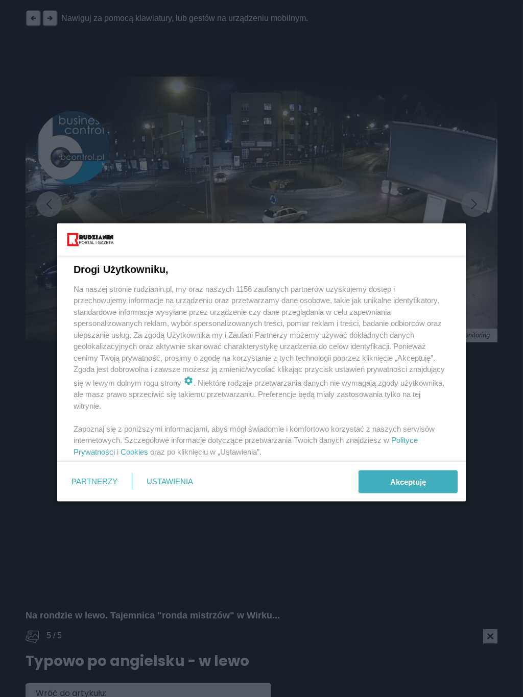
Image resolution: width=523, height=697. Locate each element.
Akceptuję (408, 481)
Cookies (134, 451)
